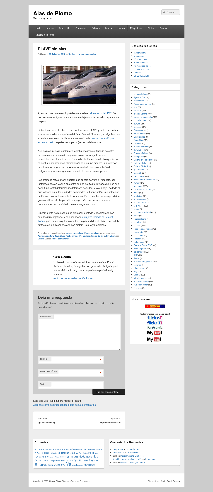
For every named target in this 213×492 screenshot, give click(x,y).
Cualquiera (87, 449)
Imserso (109, 28)
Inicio (38, 28)
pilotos (56, 460)
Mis (76, 456)
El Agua (38, 453)
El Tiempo (63, 453)
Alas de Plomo (52, 13)
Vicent (113, 235)
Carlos (72, 54)
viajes (96, 233)
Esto (80, 453)
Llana (62, 235)
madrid (51, 456)
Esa (76, 452)
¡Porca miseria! (141, 59)
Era (72, 452)
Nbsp (89, 456)
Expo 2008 (138, 140)
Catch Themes (173, 481)
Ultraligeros (139, 268)
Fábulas (96, 28)
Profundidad (84, 235)
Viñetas (137, 274)
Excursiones (139, 136)
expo (85, 452)
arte (135, 107)
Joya (57, 235)
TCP (136, 254)
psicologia (138, 232)
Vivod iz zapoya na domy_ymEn (127, 459)
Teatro (136, 258)
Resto (85, 460)
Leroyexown (118, 449)
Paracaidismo (140, 218)
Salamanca (139, 241)
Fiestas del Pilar (141, 146)
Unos (58, 465)
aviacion (137, 110)
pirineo (75, 235)
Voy (64, 465)
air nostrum (57, 449)
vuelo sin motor (141, 284)
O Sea (46, 460)
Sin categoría (140, 248)
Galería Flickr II (141, 166)
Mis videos (139, 205)
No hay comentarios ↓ (88, 54)
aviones (69, 449)
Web (42, 383)
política (137, 225)
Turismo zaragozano (143, 261)
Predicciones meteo (143, 228)
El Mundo (52, 452)
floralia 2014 (139, 149)
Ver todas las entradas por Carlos (73, 278)
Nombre (43, 358)
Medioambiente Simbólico (132, 455)
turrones (137, 264)
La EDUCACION (141, 75)
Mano (57, 456)
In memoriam (140, 52)
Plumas (163, 28)
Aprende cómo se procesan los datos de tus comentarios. (64, 405)
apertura (50, 235)
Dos (100, 449)
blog (75, 449)
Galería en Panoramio (143, 159)
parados (137, 222)
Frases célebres (141, 153)
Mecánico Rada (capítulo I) (132, 462)
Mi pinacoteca (140, 199)
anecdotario (139, 100)
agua (50, 449)
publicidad (138, 235)
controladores (140, 120)
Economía (88, 233)
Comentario (46, 316)
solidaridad (138, 251)
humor (136, 182)
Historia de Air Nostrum (144, 179)
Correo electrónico (48, 371)
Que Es (78, 460)
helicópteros (139, 176)
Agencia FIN (139, 97)
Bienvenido (64, 28)
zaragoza (89, 465)
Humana (38, 456)
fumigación (139, 156)
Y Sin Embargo (77, 465)
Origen (38, 460)
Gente (96, 453)
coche (79, 449)
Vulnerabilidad (133, 449)
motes (136, 208)
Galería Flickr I (140, 162)
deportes (138, 126)
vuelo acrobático (141, 281)
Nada (82, 456)
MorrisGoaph (118, 452)
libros (136, 192)
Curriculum (80, 28)
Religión (137, 238)
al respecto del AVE (101, 113)
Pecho (68, 235)
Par (51, 460)
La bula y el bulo (141, 69)
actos (45, 449)
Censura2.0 (139, 72)
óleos (136, 215)
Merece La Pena (67, 456)
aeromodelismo (141, 94)
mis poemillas (140, 202)
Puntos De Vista (98, 235)
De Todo (94, 449)
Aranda (50, 28)
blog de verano (140, 113)
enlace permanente (60, 238)
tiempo (51, 464)
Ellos (45, 453)
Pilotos (151, 28)
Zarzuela (138, 287)
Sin (107, 235)
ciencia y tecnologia (74, 233)
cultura (137, 123)
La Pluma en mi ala (142, 189)
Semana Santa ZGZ (143, 245)
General (137, 172)
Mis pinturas (136, 28)
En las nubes (140, 133)
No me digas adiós (142, 65)
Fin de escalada (141, 62)
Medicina (138, 195)
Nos (95, 456)
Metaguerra (139, 55)
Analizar (41, 235)
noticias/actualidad (142, 212)
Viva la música (140, 277)
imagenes (138, 186)
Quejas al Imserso (45, 34)
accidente (38, 449)
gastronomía (139, 169)
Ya (68, 463)
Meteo (122, 28)
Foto (91, 453)
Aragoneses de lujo (142, 103)
